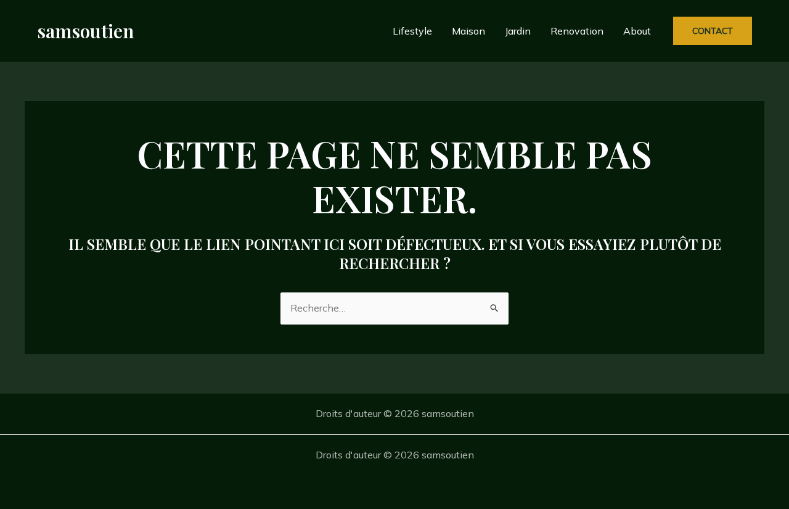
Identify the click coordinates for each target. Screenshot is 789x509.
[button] (712, 31)
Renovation (576, 31)
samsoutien (85, 31)
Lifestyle (412, 31)
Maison (468, 31)
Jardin (518, 31)
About (637, 31)
